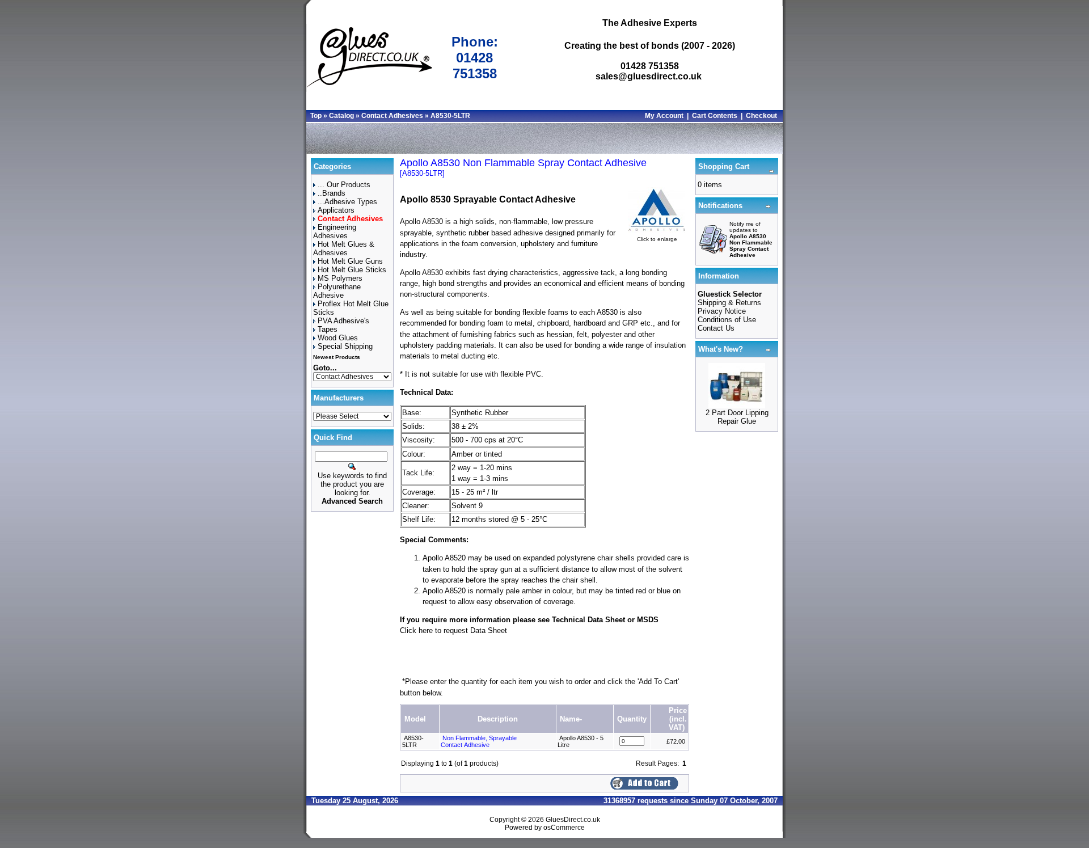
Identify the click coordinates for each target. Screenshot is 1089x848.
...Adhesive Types (347, 201)
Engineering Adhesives (334, 231)
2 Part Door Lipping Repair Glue (737, 416)
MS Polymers (340, 278)
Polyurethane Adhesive (337, 290)
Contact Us (716, 328)
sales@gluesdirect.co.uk (649, 76)
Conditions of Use (727, 319)
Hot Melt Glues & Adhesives (343, 248)
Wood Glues (338, 338)
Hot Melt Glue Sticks (352, 269)
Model (415, 719)
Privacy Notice (722, 311)
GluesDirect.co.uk (573, 820)
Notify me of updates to (751, 239)
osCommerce (564, 828)
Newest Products (336, 357)
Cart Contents (714, 116)
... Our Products (344, 184)
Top (316, 116)
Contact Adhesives (392, 116)
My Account (664, 116)
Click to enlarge (657, 239)
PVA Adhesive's (343, 321)
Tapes (327, 329)
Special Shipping (345, 346)
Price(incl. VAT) (678, 719)
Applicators (336, 210)
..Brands (331, 193)
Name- (571, 719)
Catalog (341, 116)
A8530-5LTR (450, 116)
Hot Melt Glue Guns (350, 261)
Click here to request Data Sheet (453, 630)
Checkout (761, 116)
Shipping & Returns (729, 302)
